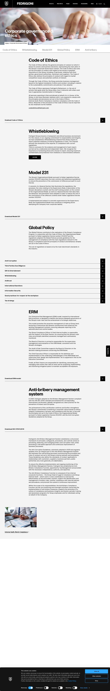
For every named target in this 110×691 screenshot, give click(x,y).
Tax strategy (9, 301)
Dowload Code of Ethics (14, 120)
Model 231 (47, 50)
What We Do (60, 3)
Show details (84, 688)
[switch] (46, 688)
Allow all (96, 671)
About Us (51, 3)
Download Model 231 (12, 216)
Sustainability (84, 3)
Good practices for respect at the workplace (21, 296)
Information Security (13, 291)
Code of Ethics (10, 50)
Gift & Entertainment (13, 271)
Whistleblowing (29, 50)
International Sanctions (13, 286)
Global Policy (63, 50)
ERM (77, 50)
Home (7, 43)
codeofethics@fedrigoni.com (39, 108)
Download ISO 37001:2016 (14, 429)
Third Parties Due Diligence (15, 266)
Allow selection (96, 676)
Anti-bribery (91, 50)
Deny (96, 680)
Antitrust (8, 281)
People (67, 3)
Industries (75, 3)
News (92, 3)
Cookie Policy (72, 681)
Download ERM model (13, 378)
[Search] (104, 4)
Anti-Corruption (11, 261)
